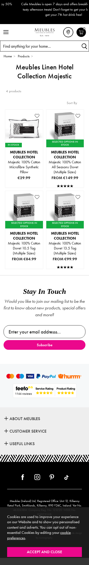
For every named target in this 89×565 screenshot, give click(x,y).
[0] (81, 36)
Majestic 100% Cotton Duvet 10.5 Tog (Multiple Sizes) (24, 243)
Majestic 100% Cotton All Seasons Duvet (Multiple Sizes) (65, 162)
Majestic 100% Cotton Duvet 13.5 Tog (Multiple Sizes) (65, 243)
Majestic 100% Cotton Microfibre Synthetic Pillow (24, 162)
